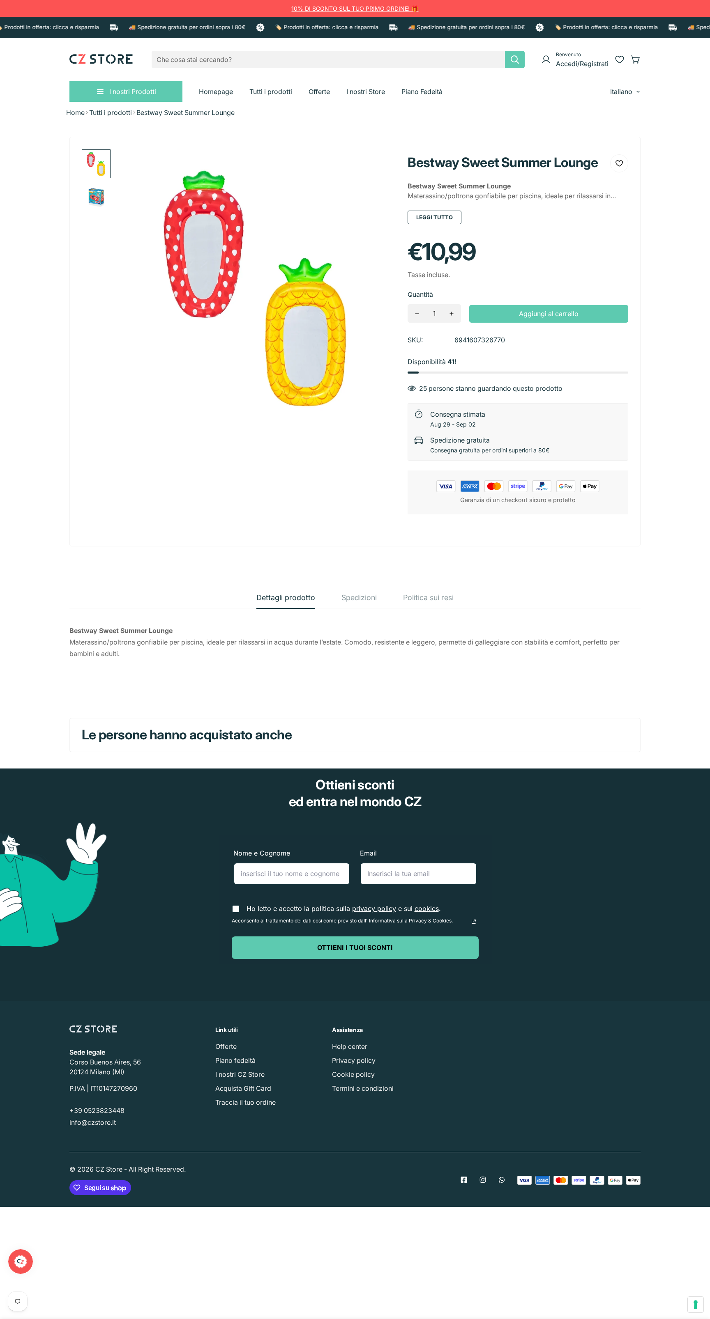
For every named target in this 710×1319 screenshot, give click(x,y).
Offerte (226, 1046)
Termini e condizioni (363, 1088)
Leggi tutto (434, 217)
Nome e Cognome (261, 853)
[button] (636, 59)
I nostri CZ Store (240, 1074)
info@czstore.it (92, 1122)
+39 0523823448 (96, 1110)
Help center (349, 1046)
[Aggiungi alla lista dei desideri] (619, 163)
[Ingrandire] (378, 167)
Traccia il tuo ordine (245, 1102)
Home (75, 112)
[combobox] (338, 59)
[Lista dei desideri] (620, 59)
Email (368, 853)
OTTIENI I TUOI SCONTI (355, 947)
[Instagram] (482, 1180)
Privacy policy (354, 1060)
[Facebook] (464, 1180)
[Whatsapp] (501, 1180)
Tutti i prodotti (110, 112)
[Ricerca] (515, 59)
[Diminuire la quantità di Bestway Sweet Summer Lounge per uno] (417, 313)
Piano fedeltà (235, 1060)
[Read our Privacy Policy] (474, 922)
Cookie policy (353, 1074)
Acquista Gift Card (243, 1088)
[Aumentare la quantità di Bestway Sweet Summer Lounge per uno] (452, 313)
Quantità (420, 294)
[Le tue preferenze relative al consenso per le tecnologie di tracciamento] (695, 1304)
